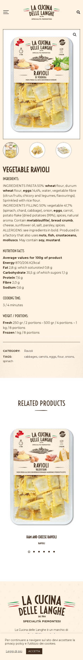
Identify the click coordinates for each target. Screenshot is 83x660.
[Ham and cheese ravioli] (41, 476)
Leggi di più (14, 651)
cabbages (30, 356)
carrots (43, 356)
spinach (8, 361)
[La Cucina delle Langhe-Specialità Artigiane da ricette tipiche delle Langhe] (41, 12)
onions (69, 356)
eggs (52, 356)
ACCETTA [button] (34, 651)
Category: (11, 351)
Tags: (7, 356)
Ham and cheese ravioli (41, 537)
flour (61, 356)
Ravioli (28, 351)
